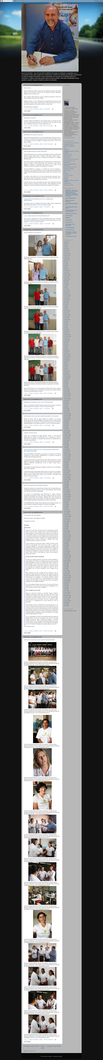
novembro (66, 255)
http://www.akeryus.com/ (69, 160)
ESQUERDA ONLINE (68, 144)
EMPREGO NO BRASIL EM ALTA (33, 134)
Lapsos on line (69, 222)
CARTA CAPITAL (68, 154)
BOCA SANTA (67, 162)
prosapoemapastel (70, 227)
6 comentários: (47, 108)
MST (65, 147)
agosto (65, 241)
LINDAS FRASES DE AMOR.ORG (71, 142)
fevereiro (66, 250)
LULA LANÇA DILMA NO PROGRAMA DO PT (37, 216)
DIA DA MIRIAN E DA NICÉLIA (32, 232)
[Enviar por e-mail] (24, 111)
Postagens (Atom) (32, 1050)
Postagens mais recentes (31, 1046)
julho (65, 243)
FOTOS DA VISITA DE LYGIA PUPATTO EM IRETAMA (39, 640)
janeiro (65, 252)
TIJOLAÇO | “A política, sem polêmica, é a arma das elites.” (71, 233)
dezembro (66, 253)
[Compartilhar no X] (27, 111)
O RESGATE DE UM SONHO (32, 515)
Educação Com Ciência (71, 213)
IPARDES (66, 178)
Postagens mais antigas (53, 1046)
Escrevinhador (69, 215)
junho (65, 245)
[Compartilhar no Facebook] (28, 111)
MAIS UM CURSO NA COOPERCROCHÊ (36, 485)
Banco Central (67, 170)
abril (65, 246)
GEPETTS (68, 217)
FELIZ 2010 (27, 88)
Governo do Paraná (68, 175)
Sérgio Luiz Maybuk (70, 107)
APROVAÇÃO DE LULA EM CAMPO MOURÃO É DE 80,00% (41, 416)
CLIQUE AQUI (57, 140)
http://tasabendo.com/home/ (70, 167)
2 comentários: (47, 206)
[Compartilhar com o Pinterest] (30, 111)
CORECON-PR (67, 183)
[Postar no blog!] (26, 111)
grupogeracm (69, 220)
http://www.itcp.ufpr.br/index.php (71, 159)
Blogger (60, 1056)
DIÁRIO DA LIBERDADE (69, 146)
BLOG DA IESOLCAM (71, 198)
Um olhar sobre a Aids (71, 236)
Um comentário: (47, 223)
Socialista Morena (70, 229)
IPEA (65, 172)
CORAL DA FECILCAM (30, 433)
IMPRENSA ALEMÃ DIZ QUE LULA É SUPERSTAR (38, 402)
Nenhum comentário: (48, 125)
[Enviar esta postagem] (52, 108)
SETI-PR (66, 177)
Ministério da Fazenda (69, 168)
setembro (66, 258)
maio (65, 265)
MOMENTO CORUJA (30, 118)
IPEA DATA (66, 173)
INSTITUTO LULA (68, 155)
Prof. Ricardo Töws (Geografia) (70, 225)
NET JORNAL (67, 157)
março (65, 248)
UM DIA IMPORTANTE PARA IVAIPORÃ (35, 151)
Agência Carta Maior (68, 185)
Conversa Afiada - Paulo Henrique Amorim (71, 211)
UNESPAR (66, 149)
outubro (66, 257)
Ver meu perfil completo (69, 137)
